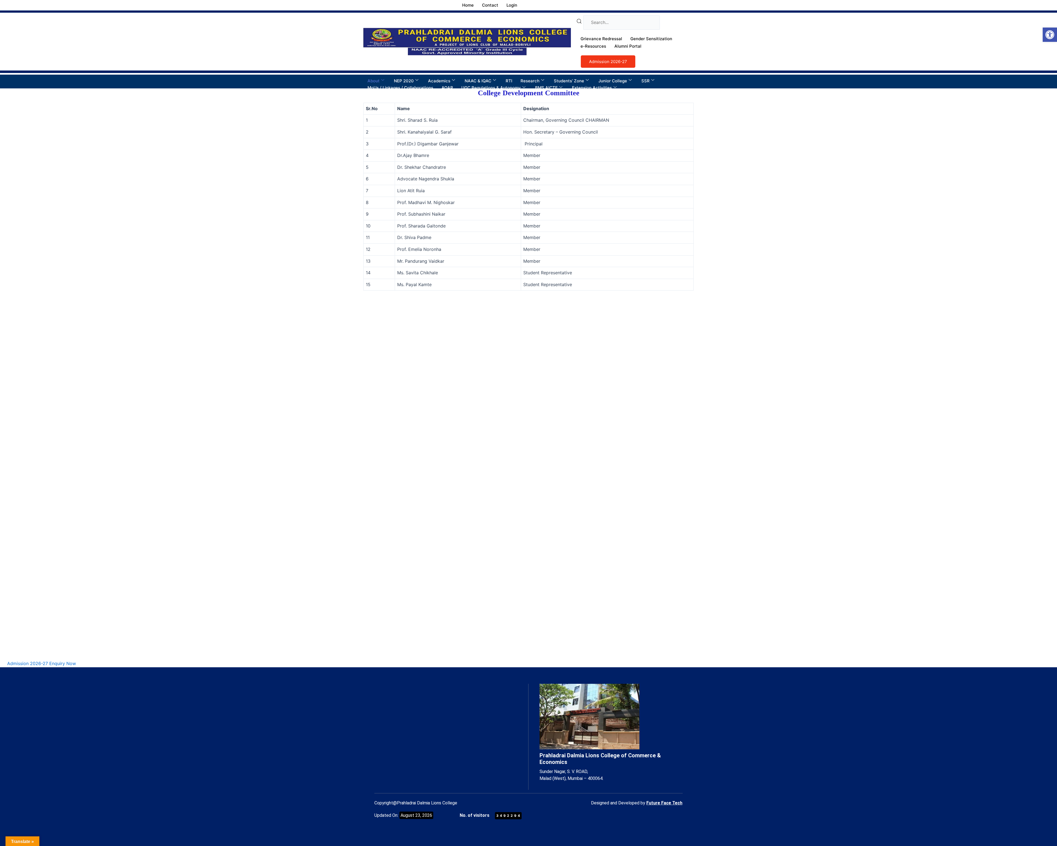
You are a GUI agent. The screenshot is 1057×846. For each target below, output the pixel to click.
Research (530, 80)
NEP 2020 (404, 80)
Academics (439, 80)
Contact (490, 5)
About (373, 80)
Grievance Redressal (601, 38)
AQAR (447, 87)
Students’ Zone (569, 80)
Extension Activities (592, 87)
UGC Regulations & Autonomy (491, 87)
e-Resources (593, 46)
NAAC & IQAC (478, 80)
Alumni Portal (627, 46)
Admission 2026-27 (608, 61)
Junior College (612, 80)
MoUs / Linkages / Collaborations (400, 87)
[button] (1050, 35)
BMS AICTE (546, 87)
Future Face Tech (664, 803)
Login (511, 5)
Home (468, 5)
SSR (645, 80)
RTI (509, 80)
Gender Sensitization (651, 38)
